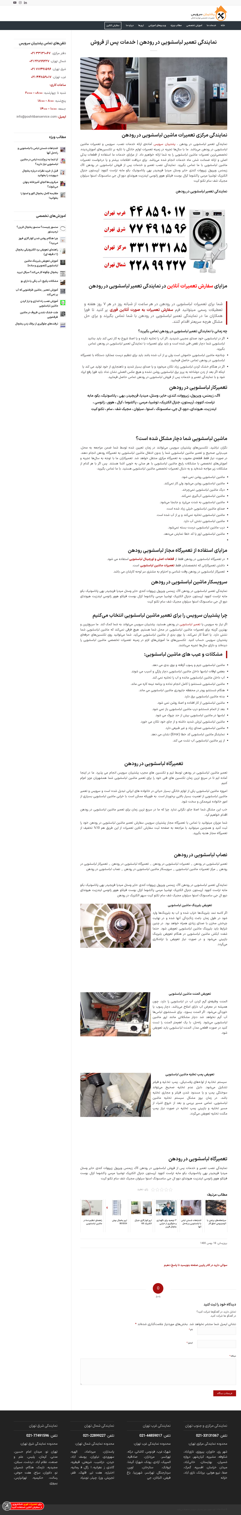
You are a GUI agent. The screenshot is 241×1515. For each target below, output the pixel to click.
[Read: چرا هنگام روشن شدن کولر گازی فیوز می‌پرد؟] (63, 240)
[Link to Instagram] (20, 2)
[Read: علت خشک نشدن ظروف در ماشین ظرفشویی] (63, 314)
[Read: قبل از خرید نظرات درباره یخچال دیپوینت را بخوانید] (63, 172)
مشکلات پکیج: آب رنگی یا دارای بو (39, 281)
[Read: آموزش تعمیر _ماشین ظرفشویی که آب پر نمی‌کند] (63, 291)
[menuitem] (222, 25)
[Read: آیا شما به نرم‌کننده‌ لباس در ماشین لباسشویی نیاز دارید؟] (63, 161)
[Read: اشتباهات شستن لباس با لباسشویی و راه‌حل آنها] (63, 150)
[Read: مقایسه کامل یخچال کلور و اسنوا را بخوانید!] (63, 195)
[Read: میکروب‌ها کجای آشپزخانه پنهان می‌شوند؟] (63, 183)
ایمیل (189, 1343)
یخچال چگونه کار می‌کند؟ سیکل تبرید (37, 272)
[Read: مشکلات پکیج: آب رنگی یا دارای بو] (63, 282)
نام (191, 1329)
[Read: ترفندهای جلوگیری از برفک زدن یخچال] (63, 325)
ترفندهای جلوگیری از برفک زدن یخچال (36, 324)
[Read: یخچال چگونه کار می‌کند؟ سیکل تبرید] (63, 274)
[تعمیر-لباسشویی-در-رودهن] (153, 93)
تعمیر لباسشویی (190, 624)
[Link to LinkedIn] (25, 2)
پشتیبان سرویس (164, 144)
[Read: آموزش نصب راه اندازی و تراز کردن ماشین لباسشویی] (63, 302)
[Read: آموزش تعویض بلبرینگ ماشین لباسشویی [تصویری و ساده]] (63, 262)
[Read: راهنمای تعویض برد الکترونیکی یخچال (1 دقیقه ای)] (63, 251)
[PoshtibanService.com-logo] (209, 13)
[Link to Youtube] (14, 2)
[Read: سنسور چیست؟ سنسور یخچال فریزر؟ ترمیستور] (63, 228)
